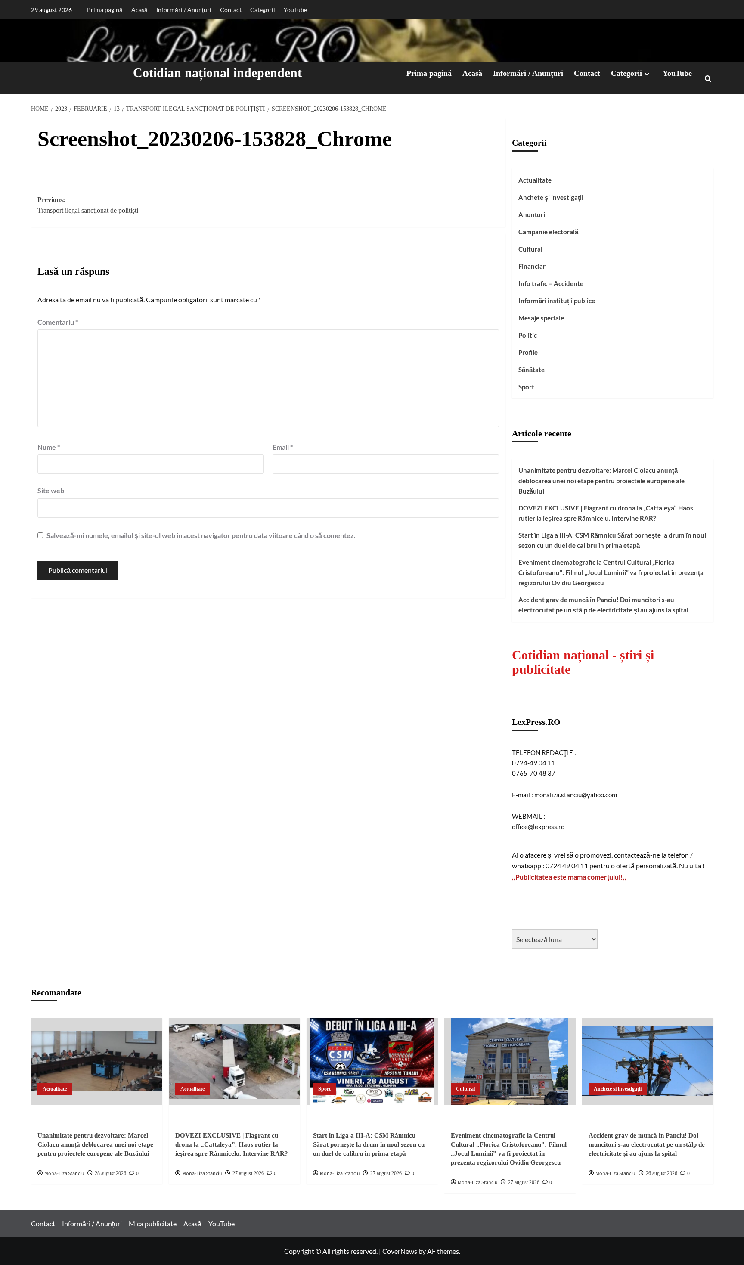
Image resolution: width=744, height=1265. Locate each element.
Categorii (262, 9)
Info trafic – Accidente (550, 283)
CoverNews (399, 1251)
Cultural (530, 249)
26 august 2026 (661, 1173)
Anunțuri (531, 214)
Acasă (139, 9)
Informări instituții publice (556, 301)
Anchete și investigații (550, 197)
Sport (526, 387)
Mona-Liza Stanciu (64, 1173)
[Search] (708, 78)
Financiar (532, 266)
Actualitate (535, 180)
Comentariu (57, 322)
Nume (48, 447)
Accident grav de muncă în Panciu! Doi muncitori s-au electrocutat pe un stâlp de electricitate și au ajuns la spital (603, 605)
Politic (527, 335)
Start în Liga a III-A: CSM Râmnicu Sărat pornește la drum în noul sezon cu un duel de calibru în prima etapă (612, 540)
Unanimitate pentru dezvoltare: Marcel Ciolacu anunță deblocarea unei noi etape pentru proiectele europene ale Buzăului (601, 480)
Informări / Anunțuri (183, 9)
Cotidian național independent (217, 72)
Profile (528, 352)
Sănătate (531, 369)
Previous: (87, 205)
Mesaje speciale (541, 318)
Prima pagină (105, 9)
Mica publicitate (153, 1223)
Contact (231, 9)
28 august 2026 (110, 1173)
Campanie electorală (548, 232)
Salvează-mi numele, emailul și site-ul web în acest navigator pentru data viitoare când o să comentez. (201, 535)
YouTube (295, 9)
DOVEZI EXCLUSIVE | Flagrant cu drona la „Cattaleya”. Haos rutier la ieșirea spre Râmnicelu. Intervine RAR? (605, 513)
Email (283, 447)
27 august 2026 (248, 1173)
